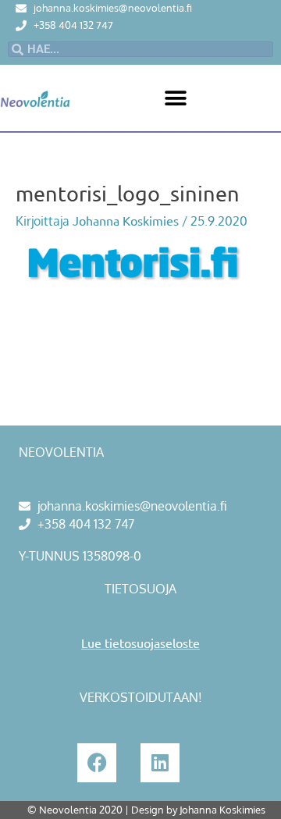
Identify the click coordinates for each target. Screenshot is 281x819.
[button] (176, 98)
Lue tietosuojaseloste (140, 642)
